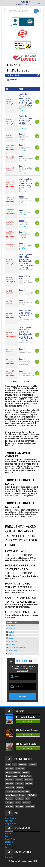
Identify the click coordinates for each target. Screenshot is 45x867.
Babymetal (12, 638)
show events (21, 381)
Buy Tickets (27, 721)
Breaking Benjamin (11, 776)
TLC (14, 765)
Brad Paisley (30, 806)
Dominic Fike (26, 803)
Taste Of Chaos (13, 651)
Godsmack (12, 635)
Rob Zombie (12, 629)
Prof (27, 799)
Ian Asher (26, 772)
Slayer (10, 654)
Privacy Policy (10, 839)
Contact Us (9, 857)
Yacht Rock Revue (25, 776)
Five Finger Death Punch (13, 772)
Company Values (10, 823)
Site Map (8, 844)
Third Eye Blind (32, 795)
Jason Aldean (19, 799)
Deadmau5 (9, 780)
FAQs (7, 836)
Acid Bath (11, 632)
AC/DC (18, 803)
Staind (8, 765)
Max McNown (20, 768)
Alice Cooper (12, 644)
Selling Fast (11, 104)
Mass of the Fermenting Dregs (17, 647)
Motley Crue (9, 784)
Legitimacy (9, 841)
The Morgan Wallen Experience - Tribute (17, 791)
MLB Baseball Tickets (26, 744)
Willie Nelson (22, 765)
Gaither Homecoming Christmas (15, 795)
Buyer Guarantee (11, 818)
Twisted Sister (13, 641)
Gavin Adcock (10, 787)
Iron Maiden (11, 626)
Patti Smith (9, 806)
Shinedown (28, 780)
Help (6, 847)
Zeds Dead (19, 784)
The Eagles (9, 803)
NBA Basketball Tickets (27, 730)
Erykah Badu (19, 806)
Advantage (9, 820)
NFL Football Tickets (25, 717)
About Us (8, 833)
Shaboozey (19, 780)
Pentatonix (29, 784)
